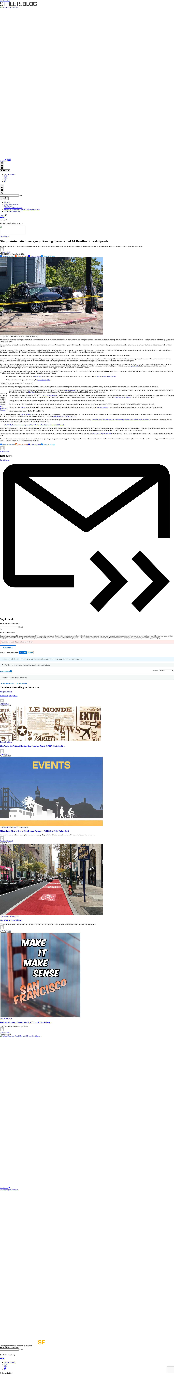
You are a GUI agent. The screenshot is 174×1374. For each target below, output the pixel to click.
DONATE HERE (9, 174)
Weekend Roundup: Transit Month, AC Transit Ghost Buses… (26, 1022)
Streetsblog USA (6, 827)
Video (17, 916)
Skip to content (5, 1)
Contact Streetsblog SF (11, 204)
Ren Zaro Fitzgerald (6, 841)
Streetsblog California (8, 916)
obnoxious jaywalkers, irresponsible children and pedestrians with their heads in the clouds (120, 420)
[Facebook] (1, 218)
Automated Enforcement (20, 827)
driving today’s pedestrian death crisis (64, 416)
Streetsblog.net (4, 236)
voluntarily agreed (71, 390)
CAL (5, 176)
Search (21, 195)
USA (5, 178)
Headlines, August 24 (8, 696)
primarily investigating (26, 414)
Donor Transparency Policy (13, 211)
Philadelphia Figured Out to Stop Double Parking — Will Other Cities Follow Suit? (34, 831)
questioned (134, 366)
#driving (38, 376)
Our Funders (8, 206)
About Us (7, 202)
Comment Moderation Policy (13, 208)
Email (21, 627)
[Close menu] (1, 193)
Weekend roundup (6, 1018)
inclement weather (102, 407)
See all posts (4, 1188)
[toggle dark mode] (2, 165)
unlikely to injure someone (123, 397)
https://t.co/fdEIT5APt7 (103, 376)
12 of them (31, 392)
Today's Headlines (6, 692)
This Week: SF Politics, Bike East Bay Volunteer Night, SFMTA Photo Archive (32, 746)
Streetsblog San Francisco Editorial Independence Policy (22, 209)
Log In (2, 161)
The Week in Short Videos (10, 920)
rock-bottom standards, (50, 395)
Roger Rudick (6, 252)
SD (5, 181)
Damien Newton (5, 930)
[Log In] (9, 161)
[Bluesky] (3, 218)
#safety (113, 376)
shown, (23, 407)
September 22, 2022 (43, 380)
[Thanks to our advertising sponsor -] (12, 234)
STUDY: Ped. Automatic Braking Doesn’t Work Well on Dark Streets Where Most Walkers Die (34, 425)
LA (5, 180)
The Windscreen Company (3, 408)
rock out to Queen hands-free (101, 433)
